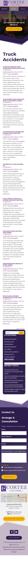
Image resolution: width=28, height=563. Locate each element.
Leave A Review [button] (14, 538)
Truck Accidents (12, 74)
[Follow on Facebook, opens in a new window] (12, 532)
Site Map (12, 547)
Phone (3, 444)
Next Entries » (20, 328)
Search (21, 333)
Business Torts (9, 341)
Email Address (6, 436)
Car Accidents (8, 344)
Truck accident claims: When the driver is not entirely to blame (13, 99)
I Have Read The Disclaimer (13, 467)
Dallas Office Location (13, 519)
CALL (24, 9)
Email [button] (14, 9)
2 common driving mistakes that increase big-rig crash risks (13, 132)
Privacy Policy (20, 547)
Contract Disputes (10, 346)
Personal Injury (9, 354)
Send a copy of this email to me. (15, 470)
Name (3, 429)
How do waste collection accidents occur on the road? (12, 296)
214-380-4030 (17, 512)
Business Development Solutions (13, 549)
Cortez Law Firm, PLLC (10, 72)
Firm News (7, 349)
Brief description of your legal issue (13, 451)
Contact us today (13, 29)
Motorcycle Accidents (11, 351)
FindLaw (14, 552)
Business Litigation (10, 339)
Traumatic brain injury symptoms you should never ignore (13, 371)
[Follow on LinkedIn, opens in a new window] (16, 532)
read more (6, 94)
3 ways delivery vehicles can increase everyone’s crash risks (13, 199)
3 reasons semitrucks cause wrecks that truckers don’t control (14, 67)
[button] (4, 8)
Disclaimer (4, 465)
